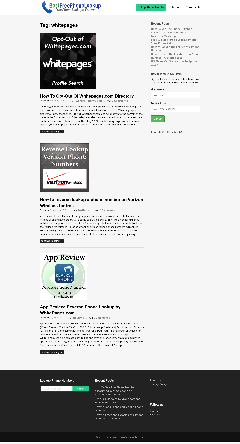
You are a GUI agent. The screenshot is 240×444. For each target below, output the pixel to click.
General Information (89, 101)
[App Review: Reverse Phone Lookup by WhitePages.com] (63, 298)
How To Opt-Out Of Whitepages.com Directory (87, 96)
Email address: (159, 103)
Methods (176, 7)
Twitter (154, 410)
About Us (155, 380)
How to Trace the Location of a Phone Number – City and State (175, 55)
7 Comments (102, 318)
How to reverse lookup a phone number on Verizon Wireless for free (91, 202)
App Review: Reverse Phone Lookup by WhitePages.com (80, 310)
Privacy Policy (158, 384)
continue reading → (52, 131)
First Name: (158, 89)
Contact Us (193, 7)
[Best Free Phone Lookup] (71, 13)
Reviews (78, 318)
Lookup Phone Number (151, 7)
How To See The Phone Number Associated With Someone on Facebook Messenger (171, 32)
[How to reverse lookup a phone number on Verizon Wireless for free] (64, 191)
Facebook (155, 414)
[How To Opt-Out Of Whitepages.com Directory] (68, 87)
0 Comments (120, 101)
